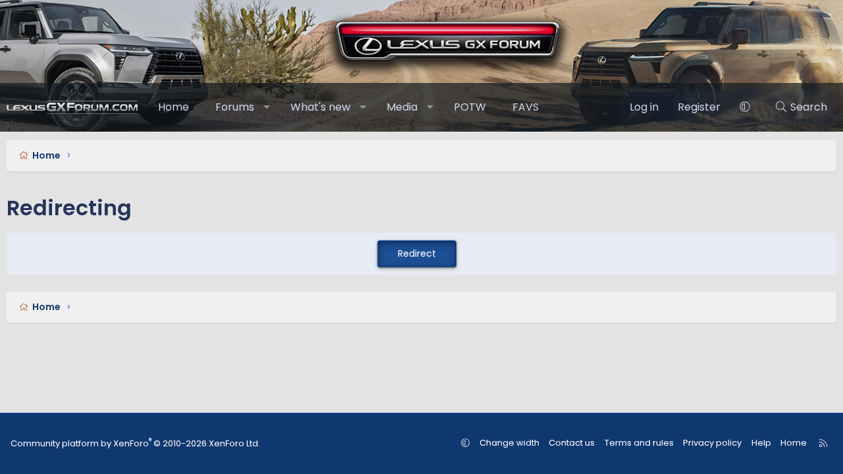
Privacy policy (712, 442)
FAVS (525, 107)
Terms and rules (639, 442)
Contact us (572, 442)
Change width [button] (509, 442)
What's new (320, 107)
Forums (234, 107)
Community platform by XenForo (135, 443)
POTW (470, 107)
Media (402, 107)
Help (761, 442)
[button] (267, 107)
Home (173, 107)
